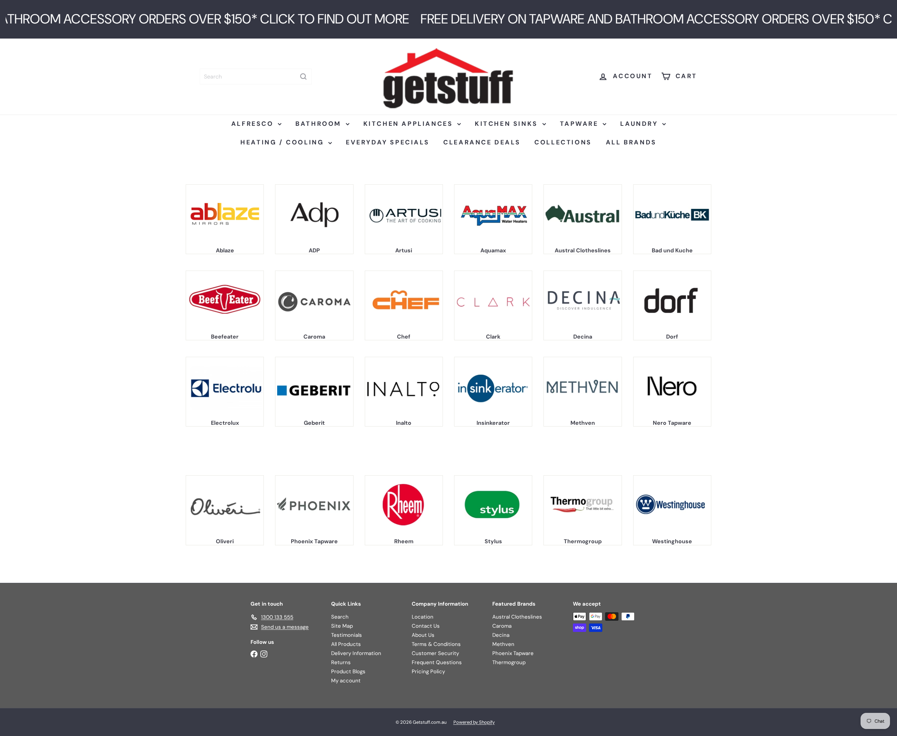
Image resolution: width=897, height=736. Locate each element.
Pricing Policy (428, 671)
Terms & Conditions (436, 644)
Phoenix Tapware (513, 653)
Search (340, 616)
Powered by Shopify (474, 722)
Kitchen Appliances (409, 124)
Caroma (502, 625)
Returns (341, 662)
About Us (423, 635)
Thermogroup (509, 662)
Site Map (342, 625)
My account (346, 680)
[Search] (303, 76)
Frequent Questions (437, 662)
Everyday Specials (387, 142)
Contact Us (426, 625)
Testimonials (346, 635)
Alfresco (253, 124)
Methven (503, 644)
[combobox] (256, 76)
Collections (563, 142)
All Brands (631, 142)
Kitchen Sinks (507, 124)
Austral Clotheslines (517, 616)
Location (422, 616)
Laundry (640, 124)
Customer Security (435, 653)
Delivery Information (356, 653)
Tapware (580, 124)
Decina (500, 635)
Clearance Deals (481, 142)
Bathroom (319, 124)
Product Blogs (348, 671)
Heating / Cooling (283, 142)
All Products (346, 644)
